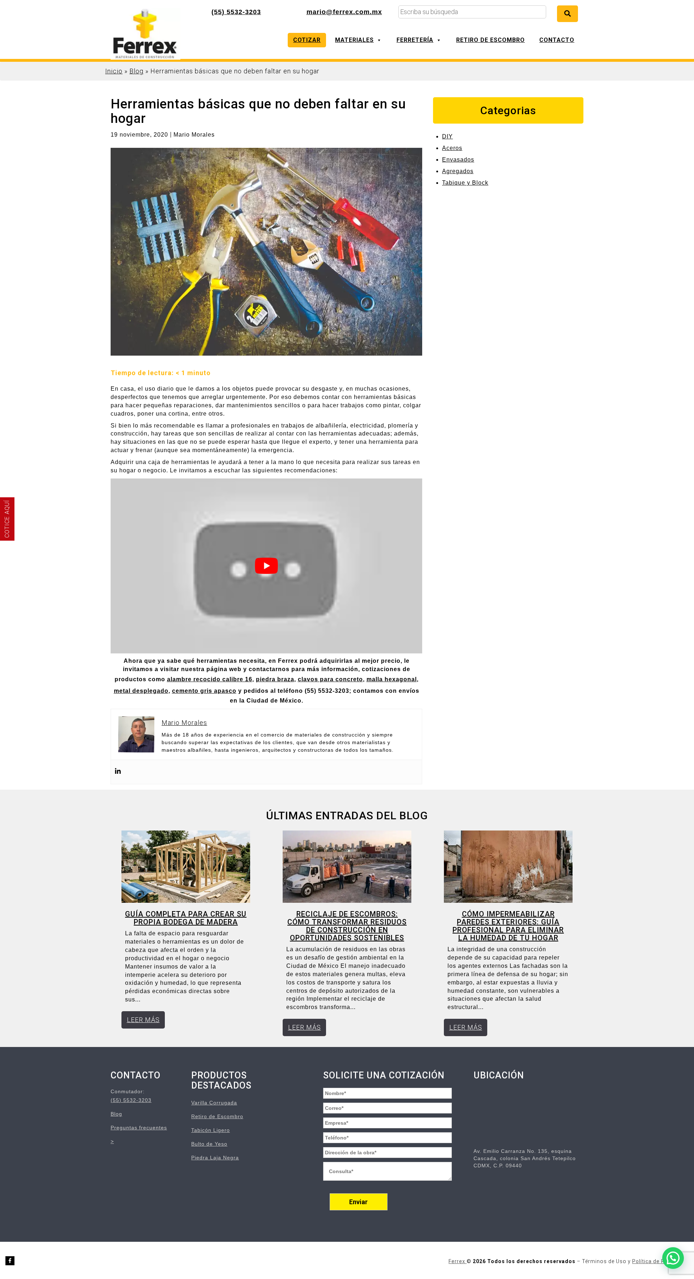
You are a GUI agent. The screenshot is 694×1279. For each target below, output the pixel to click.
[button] (673, 1258)
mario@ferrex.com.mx (344, 12)
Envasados (458, 159)
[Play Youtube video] (266, 566)
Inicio (114, 71)
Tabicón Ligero (210, 1130)
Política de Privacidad (660, 1261)
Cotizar (307, 40)
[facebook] (9, 1260)
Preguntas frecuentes (139, 1127)
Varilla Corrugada (214, 1103)
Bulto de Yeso (209, 1144)
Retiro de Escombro (490, 40)
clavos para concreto (330, 679)
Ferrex (458, 1261)
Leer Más (143, 1019)
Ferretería (415, 40)
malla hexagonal (392, 679)
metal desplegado (141, 691)
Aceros (452, 148)
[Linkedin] (118, 771)
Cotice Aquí (7, 519)
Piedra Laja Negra (215, 1157)
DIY (447, 136)
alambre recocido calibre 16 (209, 679)
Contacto (556, 40)
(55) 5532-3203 (236, 12)
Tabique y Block (465, 183)
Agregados (458, 171)
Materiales (354, 40)
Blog (136, 71)
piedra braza (275, 679)
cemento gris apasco (204, 691)
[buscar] (567, 13)
